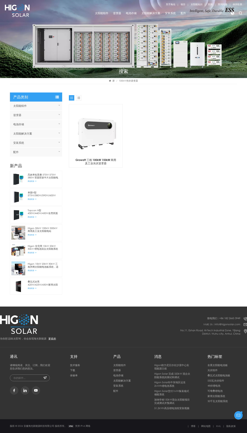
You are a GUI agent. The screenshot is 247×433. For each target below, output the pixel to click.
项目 (183, 4)
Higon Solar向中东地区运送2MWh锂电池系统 (170, 384)
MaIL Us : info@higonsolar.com (221, 324)
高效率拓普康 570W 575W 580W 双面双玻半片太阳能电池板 (43, 176)
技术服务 (75, 365)
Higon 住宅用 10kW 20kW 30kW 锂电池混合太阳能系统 (43, 247)
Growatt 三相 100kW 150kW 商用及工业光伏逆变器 (95, 161)
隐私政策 (231, 426)
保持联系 (237, 4)
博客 (193, 426)
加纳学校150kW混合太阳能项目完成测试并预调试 (172, 401)
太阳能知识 (196, 4)
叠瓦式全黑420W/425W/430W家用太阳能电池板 (43, 283)
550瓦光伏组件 (216, 380)
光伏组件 (213, 370)
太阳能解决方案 (150, 13)
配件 (183, 13)
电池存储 (131, 13)
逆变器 (117, 13)
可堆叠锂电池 (215, 390)
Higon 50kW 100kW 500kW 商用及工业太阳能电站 (42, 229)
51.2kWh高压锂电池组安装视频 (171, 408)
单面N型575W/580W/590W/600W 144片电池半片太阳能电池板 (43, 194)
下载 (72, 370)
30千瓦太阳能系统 (218, 401)
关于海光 (170, 4)
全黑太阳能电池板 (218, 365)
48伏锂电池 (214, 385)
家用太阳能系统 (216, 396)
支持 (210, 4)
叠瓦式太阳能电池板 (219, 375)
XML (218, 426)
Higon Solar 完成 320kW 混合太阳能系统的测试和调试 (172, 375)
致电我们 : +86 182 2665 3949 (223, 318)
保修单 (74, 375)
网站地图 (206, 426)
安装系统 (170, 13)
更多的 (52, 338)
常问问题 (222, 4)
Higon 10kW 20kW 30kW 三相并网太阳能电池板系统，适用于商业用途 (43, 265)
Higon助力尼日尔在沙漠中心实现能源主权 (171, 366)
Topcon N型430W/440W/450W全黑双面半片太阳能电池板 (43, 212)
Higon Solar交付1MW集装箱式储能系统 (171, 392)
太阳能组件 (101, 13)
